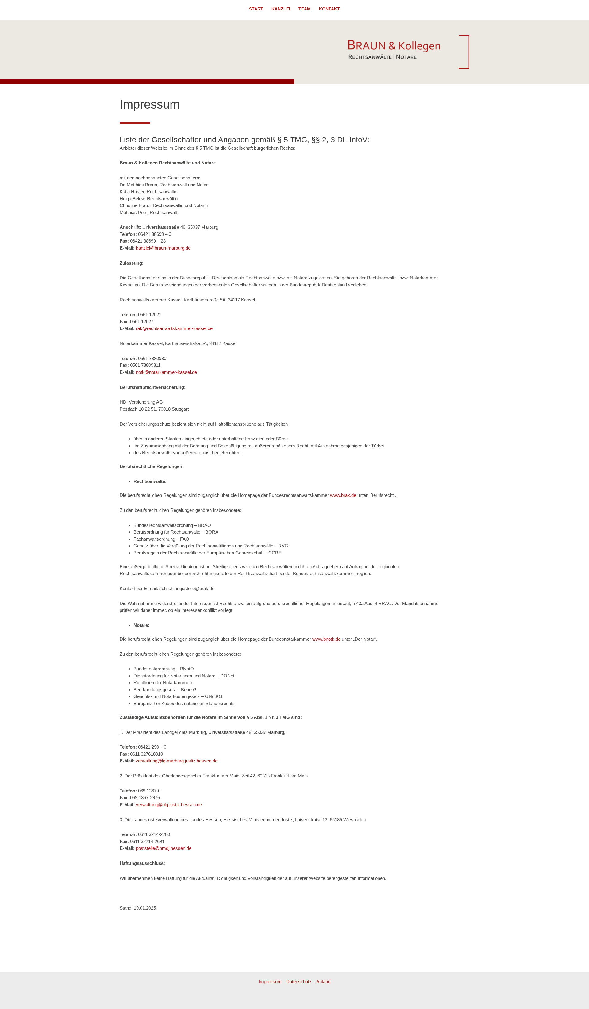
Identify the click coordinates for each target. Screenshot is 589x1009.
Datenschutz (299, 981)
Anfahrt (323, 981)
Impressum (270, 981)
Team (304, 9)
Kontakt (329, 9)
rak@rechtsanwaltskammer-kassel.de (174, 328)
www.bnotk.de (326, 639)
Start (256, 9)
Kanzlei (280, 9)
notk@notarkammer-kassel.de (166, 372)
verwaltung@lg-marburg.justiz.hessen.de (177, 760)
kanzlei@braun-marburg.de (163, 248)
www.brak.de (343, 495)
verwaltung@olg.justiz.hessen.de (169, 804)
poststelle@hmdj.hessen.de (163, 848)
